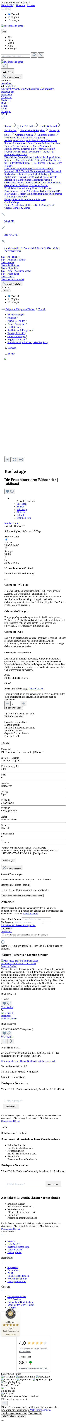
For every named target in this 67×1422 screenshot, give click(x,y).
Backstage (6, 1015)
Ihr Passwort (7, 922)
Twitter (20, 506)
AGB (10, 1273)
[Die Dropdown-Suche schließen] (41, 55)
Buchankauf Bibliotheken (20, 1302)
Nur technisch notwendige (14, 1413)
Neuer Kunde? (30, 913)
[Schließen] (5, 579)
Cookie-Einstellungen (18, 1275)
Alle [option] (9, 37)
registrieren (11, 86)
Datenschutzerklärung (10, 1121)
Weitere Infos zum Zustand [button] (18, 568)
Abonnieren (11, 1106)
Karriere (11, 1307)
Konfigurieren (35, 1413)
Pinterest (21, 512)
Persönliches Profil (20, 89)
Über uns (20, 5)
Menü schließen (14, 77)
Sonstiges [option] (12, 48)
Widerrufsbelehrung (17, 1278)
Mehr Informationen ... (41, 1410)
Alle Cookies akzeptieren (13, 1416)
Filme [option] (10, 45)
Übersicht (6, 89)
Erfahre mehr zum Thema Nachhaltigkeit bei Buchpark (28, 1061)
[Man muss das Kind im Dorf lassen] (19, 960)
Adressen (35, 89)
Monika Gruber (12, 523)
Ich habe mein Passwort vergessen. (18, 925)
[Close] (5, 456)
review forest (41, 1368)
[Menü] (2, 29)
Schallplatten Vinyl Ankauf (20, 1305)
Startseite (11, 347)
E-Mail (20, 515)
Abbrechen (6, 931)
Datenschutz (13, 1270)
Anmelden (6, 83)
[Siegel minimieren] (18, 1313)
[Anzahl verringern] (7, 703)
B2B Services (14, 1299)
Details (5, 743)
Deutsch (15, 14)
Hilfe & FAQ (7, 5)
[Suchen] (34, 55)
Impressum (12, 1267)
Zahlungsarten (47, 89)
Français (15, 20)
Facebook (21, 503)
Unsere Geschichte (16, 1296)
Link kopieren (24, 518)
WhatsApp (22, 509)
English (15, 17)
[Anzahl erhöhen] (24, 703)
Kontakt (31, 5)
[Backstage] (7, 1013)
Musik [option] (10, 43)
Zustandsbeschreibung (18, 1246)
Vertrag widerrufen (16, 1281)
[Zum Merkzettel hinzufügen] (9, 491)
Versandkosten (36, 688)
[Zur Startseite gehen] (12, 26)
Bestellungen (7, 91)
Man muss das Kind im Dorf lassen (18, 963)
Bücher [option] (11, 40)
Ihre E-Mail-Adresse (11, 919)
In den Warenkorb (14, 708)
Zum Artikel (7, 1007)
